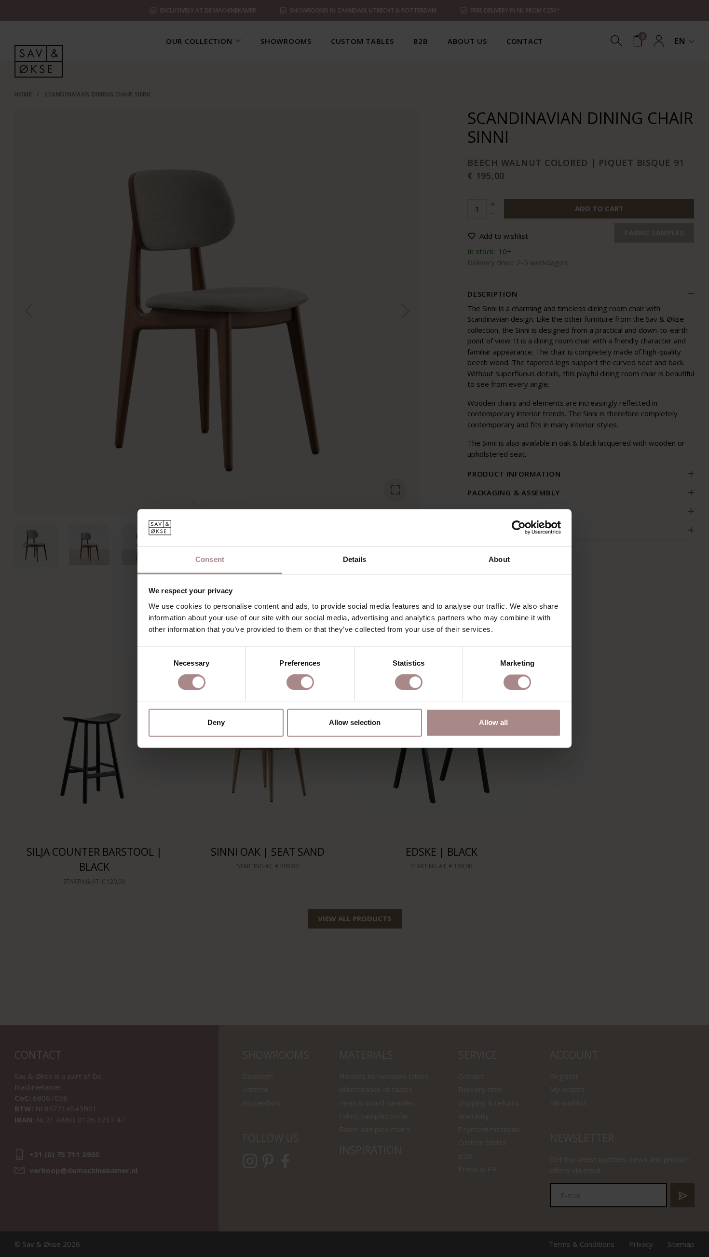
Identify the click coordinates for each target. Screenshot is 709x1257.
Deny (216, 722)
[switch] (300, 682)
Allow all (493, 722)
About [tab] (499, 559)
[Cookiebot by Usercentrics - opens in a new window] (519, 527)
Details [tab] (355, 559)
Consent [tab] (209, 559)
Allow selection (355, 722)
